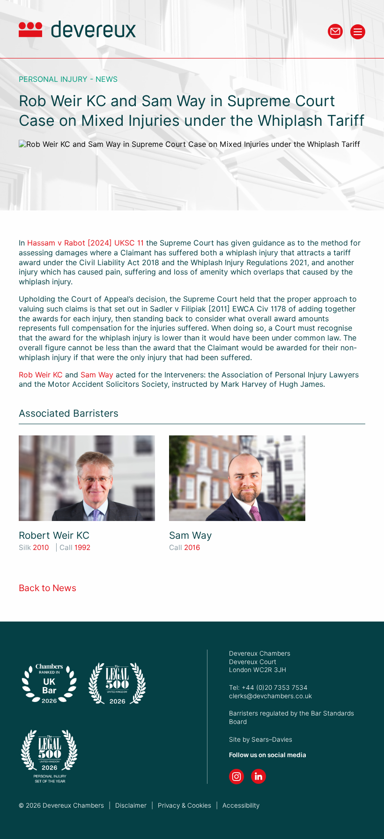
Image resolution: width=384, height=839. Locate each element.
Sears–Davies (271, 739)
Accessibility (240, 805)
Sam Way (97, 374)
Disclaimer (131, 805)
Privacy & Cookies (184, 805)
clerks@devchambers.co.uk (270, 696)
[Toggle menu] (357, 31)
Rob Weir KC (41, 374)
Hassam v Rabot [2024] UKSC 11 (85, 243)
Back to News (47, 588)
